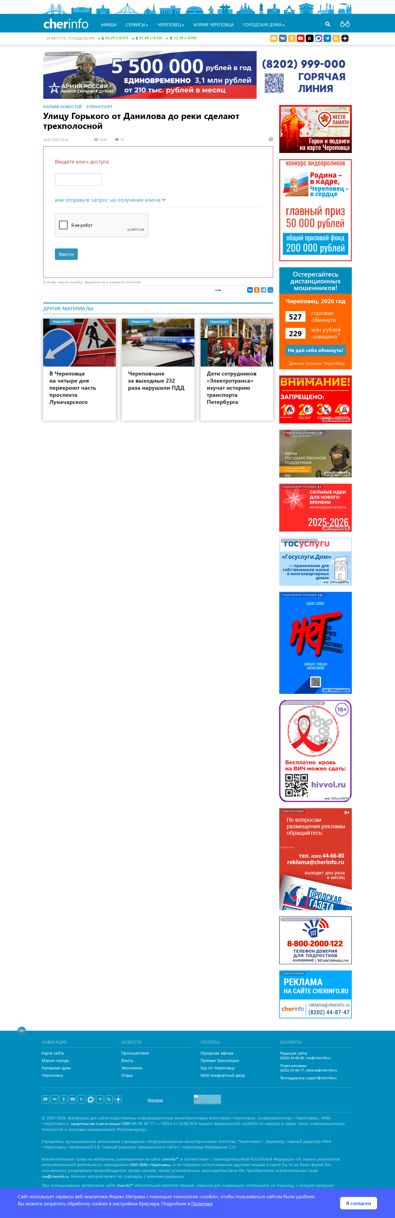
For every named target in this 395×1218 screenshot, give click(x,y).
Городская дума (56, 1067)
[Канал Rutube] (310, 38)
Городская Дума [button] (262, 25)
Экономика (131, 1067)
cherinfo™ (170, 1159)
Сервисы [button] (135, 25)
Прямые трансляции (220, 1060)
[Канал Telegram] (100, 1099)
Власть (127, 1060)
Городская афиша (217, 1052)
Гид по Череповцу (218, 1067)
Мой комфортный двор (223, 1075)
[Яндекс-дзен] (118, 1099)
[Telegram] (263, 290)
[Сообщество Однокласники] (292, 38)
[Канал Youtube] (301, 38)
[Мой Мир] (270, 290)
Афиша (109, 25)
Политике (202, 1203)
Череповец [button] (169, 25)
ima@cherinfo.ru (318, 1058)
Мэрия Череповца (213, 25)
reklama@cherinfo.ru (321, 1070)
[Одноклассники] (257, 290)
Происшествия (135, 1052)
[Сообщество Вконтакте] (54, 1099)
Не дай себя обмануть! (315, 350)
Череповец (52, 1075)
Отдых (127, 1075)
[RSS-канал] (109, 1099)
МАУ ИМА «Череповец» (150, 1164)
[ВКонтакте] (250, 290)
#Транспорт (99, 106)
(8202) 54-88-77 (292, 1070)
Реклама (155, 1099)
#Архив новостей (62, 106)
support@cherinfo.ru (321, 1078)
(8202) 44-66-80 (292, 1058)
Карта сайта (53, 1052)
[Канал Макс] (318, 39)
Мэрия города (55, 1060)
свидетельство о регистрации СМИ (100, 1123)
